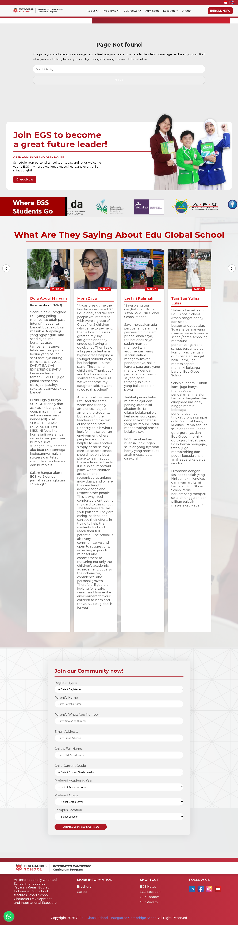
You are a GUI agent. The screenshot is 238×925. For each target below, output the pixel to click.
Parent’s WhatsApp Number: (77, 715)
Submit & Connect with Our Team (81, 827)
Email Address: (66, 732)
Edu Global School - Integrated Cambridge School (118, 918)
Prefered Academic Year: (74, 780)
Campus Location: (69, 810)
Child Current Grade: (70, 766)
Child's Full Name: (69, 749)
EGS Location (150, 892)
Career (82, 892)
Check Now (24, 179)
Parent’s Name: (66, 697)
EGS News (148, 886)
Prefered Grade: (67, 795)
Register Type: (66, 683)
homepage (164, 54)
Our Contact (149, 897)
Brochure (84, 886)
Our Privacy (149, 902)
